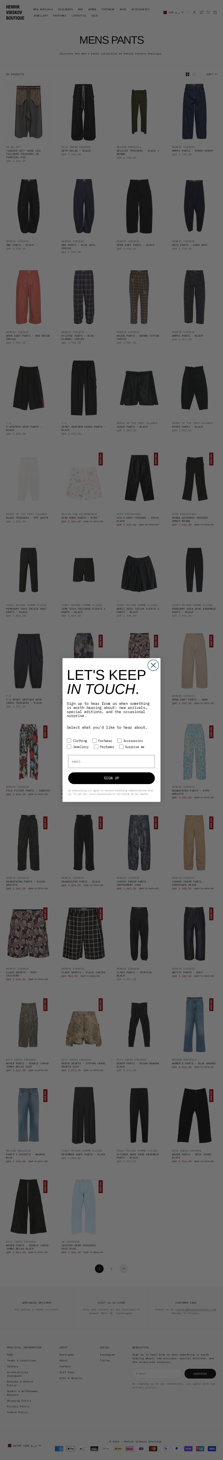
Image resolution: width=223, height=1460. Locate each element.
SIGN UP (111, 778)
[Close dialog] (153, 665)
